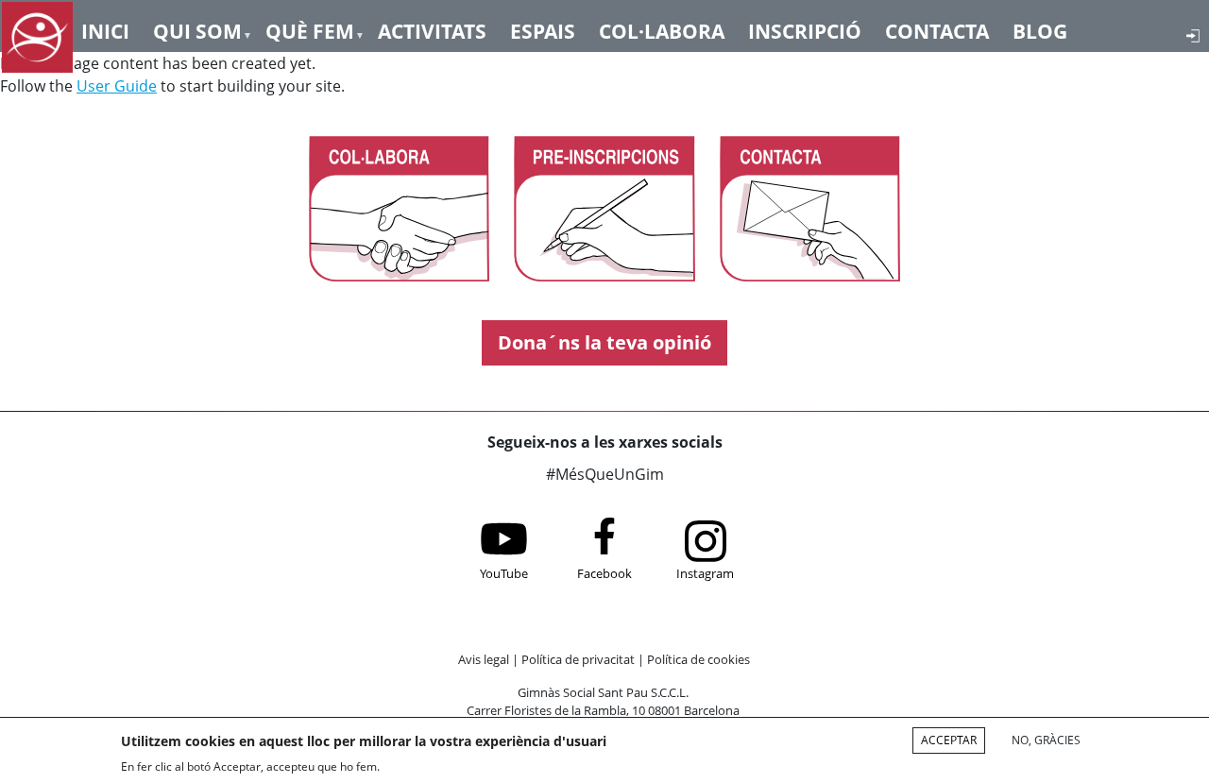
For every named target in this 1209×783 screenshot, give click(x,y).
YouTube (504, 573)
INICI (105, 30)
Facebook (604, 573)
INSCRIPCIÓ (804, 30)
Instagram (705, 573)
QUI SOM (197, 30)
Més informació (438, 766)
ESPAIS (542, 30)
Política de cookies (698, 659)
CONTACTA (937, 30)
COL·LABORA (661, 30)
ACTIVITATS (432, 30)
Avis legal (483, 659)
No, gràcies (1046, 740)
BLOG (1040, 30)
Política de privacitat (578, 659)
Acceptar (949, 740)
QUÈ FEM (309, 30)
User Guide (117, 86)
